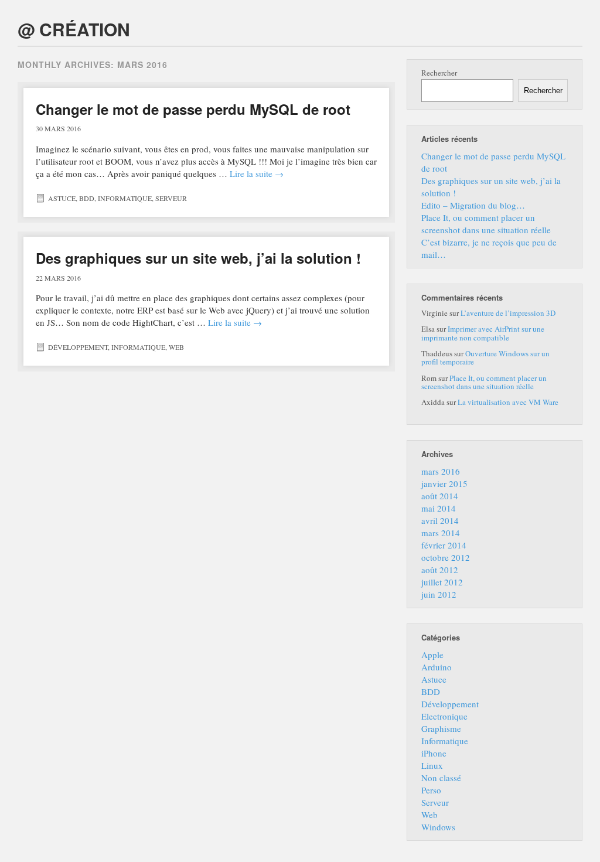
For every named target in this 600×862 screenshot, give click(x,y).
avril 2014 (440, 520)
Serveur (171, 198)
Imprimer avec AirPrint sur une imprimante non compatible (482, 332)
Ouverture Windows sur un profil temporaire (485, 357)
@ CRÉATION (74, 29)
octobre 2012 (445, 557)
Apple (432, 654)
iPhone (433, 753)
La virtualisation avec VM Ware (508, 402)
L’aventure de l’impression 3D (508, 313)
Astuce (62, 198)
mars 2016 (440, 471)
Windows (438, 827)
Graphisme (441, 728)
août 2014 (439, 496)
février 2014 (443, 545)
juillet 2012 (442, 582)
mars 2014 (440, 533)
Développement (78, 347)
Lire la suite (257, 173)
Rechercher (439, 72)
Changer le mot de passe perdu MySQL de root (193, 109)
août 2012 (439, 569)
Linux (432, 765)
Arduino (436, 667)
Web (176, 347)
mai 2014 (438, 508)
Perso (431, 790)
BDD (86, 198)
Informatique (125, 198)
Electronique (444, 716)
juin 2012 (438, 594)
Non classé (441, 777)
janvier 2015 (444, 483)
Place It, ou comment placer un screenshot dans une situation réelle (486, 224)
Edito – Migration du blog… (473, 205)
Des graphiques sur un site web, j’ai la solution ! (198, 258)
